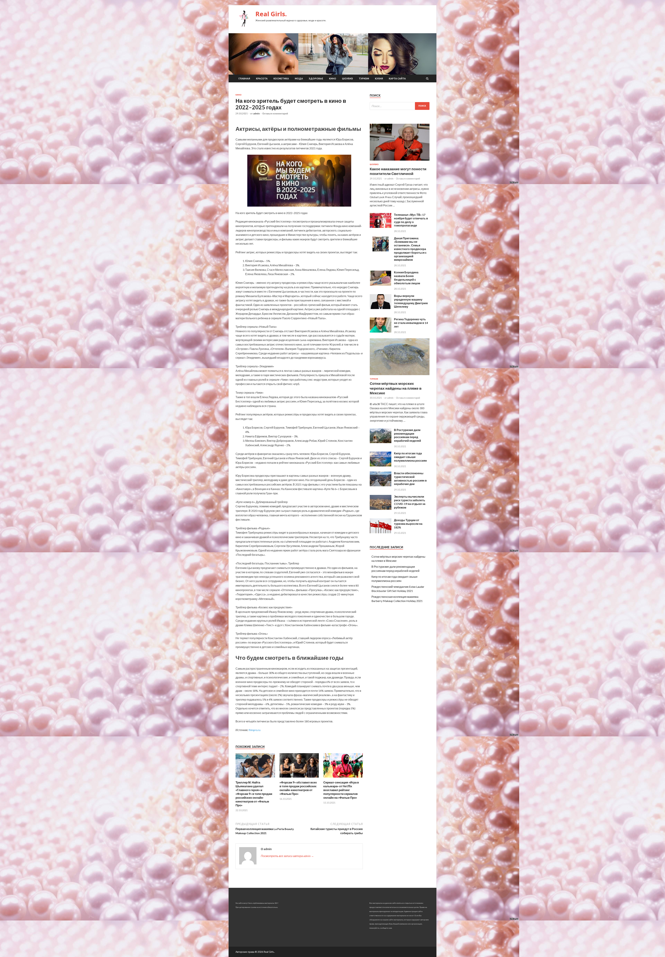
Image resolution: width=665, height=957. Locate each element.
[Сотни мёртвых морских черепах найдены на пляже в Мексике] (399, 375)
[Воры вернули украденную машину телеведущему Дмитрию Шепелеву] (380, 308)
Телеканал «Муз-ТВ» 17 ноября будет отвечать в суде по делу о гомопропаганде (411, 220)
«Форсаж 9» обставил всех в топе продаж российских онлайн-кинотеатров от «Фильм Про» (298, 788)
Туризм (364, 78)
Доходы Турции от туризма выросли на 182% (408, 523)
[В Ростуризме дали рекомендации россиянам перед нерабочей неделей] (380, 442)
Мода (299, 78)
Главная (244, 78)
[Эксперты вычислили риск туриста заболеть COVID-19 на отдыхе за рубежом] (380, 508)
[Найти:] (399, 106)
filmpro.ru (254, 730)
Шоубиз (347, 78)
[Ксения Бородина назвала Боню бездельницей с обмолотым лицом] (380, 284)
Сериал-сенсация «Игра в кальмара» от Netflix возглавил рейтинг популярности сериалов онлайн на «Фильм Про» (341, 790)
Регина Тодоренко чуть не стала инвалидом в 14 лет (411, 323)
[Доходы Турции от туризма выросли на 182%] (380, 532)
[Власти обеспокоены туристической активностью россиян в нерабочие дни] (380, 485)
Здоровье (316, 78)
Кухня (379, 78)
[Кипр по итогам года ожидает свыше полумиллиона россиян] (380, 465)
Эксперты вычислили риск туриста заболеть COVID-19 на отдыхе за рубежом (409, 502)
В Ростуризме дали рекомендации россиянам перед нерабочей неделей (407, 435)
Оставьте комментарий (275, 113)
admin (256, 113)
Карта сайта (397, 78)
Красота (262, 78)
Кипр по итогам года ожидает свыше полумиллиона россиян (410, 457)
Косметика (281, 78)
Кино (332, 78)
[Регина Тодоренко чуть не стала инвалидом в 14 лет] (380, 331)
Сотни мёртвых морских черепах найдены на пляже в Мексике (396, 388)
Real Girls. (271, 14)
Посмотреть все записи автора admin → (287, 856)
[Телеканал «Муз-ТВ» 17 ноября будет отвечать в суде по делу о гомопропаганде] (380, 226)
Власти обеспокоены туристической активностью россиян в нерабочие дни (410, 478)
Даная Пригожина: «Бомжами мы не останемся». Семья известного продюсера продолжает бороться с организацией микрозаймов (410, 249)
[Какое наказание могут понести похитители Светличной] (399, 161)
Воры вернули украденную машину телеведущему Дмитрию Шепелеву (411, 301)
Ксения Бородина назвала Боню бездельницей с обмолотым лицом (407, 278)
